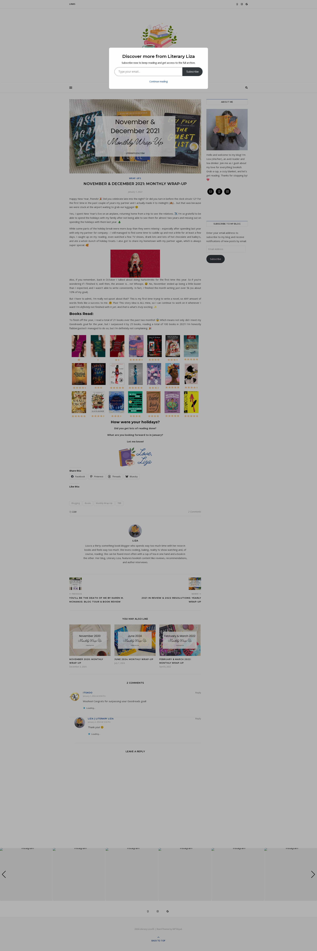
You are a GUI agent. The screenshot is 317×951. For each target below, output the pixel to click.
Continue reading (158, 81)
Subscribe (192, 71)
